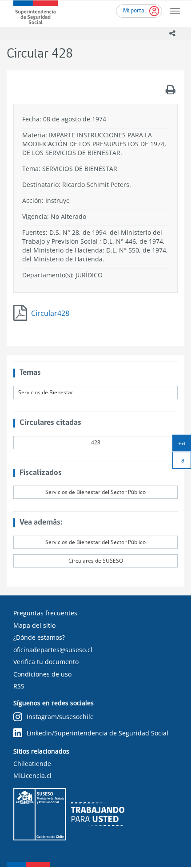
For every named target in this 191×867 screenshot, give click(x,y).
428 (95, 442)
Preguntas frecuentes (45, 613)
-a (185, 462)
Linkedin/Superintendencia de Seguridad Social (97, 733)
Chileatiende (32, 763)
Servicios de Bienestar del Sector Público (95, 492)
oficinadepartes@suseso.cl (52, 649)
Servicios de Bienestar (45, 392)
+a (184, 444)
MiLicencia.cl (32, 775)
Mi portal (134, 11)
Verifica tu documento (46, 661)
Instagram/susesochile (60, 716)
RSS (18, 686)
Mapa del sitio (34, 625)
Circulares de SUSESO (95, 560)
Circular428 (50, 313)
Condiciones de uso (42, 674)
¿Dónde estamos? (39, 637)
